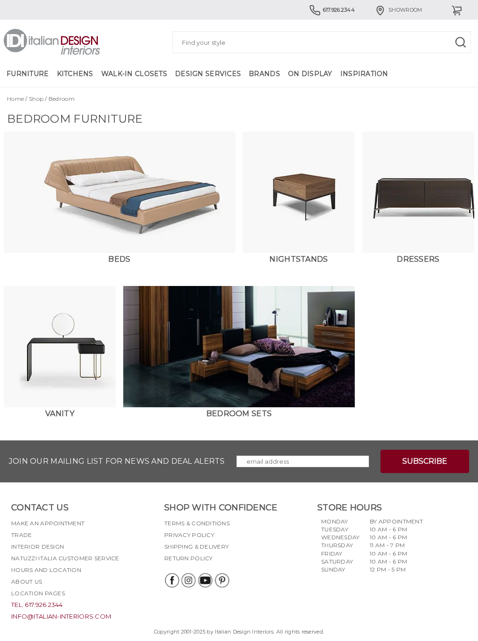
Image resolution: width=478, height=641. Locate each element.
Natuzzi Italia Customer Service (65, 558)
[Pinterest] (222, 580)
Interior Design (37, 546)
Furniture (28, 74)
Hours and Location (46, 569)
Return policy (188, 558)
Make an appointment (47, 523)
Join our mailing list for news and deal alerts (117, 461)
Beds (119, 259)
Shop (36, 98)
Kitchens (75, 74)
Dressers (418, 259)
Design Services (208, 74)
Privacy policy (189, 534)
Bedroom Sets (239, 413)
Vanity (59, 413)
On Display (310, 74)
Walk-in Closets (134, 74)
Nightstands (298, 259)
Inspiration (364, 74)
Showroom (405, 10)
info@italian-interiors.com (61, 616)
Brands (264, 74)
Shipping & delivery (196, 546)
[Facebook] (171, 580)
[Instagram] (188, 580)
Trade (21, 534)
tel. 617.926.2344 (37, 604)
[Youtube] (205, 580)
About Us (26, 581)
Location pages (38, 593)
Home (15, 98)
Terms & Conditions (197, 523)
